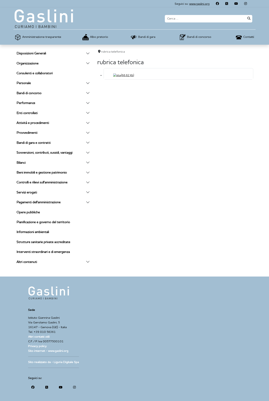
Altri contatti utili (39, 336)
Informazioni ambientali (33, 232)
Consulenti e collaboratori (35, 73)
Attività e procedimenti (33, 123)
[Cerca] (248, 18)
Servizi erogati (27, 192)
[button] (37, 37)
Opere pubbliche (28, 212)
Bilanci (21, 162)
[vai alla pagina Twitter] (226, 4)
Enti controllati (27, 113)
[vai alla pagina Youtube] (236, 4)
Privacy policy (37, 346)
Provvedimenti (27, 133)
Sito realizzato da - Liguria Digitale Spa (53, 362)
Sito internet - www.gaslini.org (48, 351)
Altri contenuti (27, 262)
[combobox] (205, 18)
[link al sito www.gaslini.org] (48, 292)
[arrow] (88, 53)
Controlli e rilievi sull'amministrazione (42, 182)
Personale (24, 83)
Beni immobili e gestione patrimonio (42, 172)
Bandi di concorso (29, 93)
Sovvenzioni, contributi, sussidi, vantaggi (44, 152)
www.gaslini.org (199, 4)
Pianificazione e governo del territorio (43, 222)
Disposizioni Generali (31, 53)
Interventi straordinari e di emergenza (43, 252)
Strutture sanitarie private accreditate (43, 242)
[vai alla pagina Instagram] (245, 4)
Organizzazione (28, 63)
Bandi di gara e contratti (34, 143)
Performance (26, 103)
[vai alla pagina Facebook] (217, 4)
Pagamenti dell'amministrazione (39, 202)
